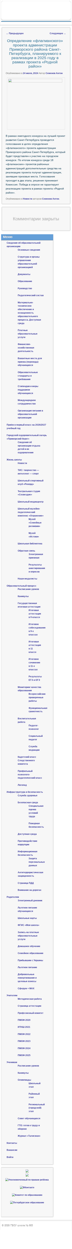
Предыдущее (15, 33)
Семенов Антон (54, 73)
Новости (27, 199)
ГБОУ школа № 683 (21, 1225)
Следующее (58, 33)
